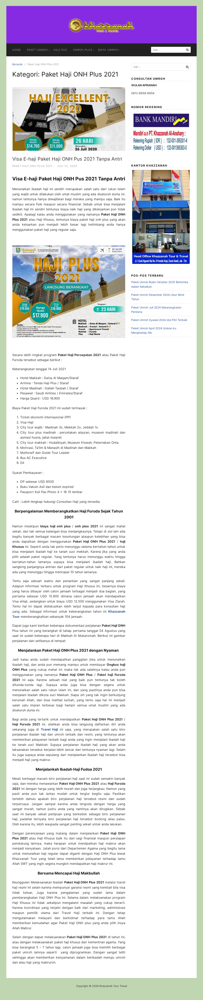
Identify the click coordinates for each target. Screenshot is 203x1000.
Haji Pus (60, 49)
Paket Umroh (37, 49)
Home (16, 49)
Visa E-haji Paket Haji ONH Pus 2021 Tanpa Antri (67, 159)
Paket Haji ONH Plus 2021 (32, 166)
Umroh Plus (82, 49)
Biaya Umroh (108, 49)
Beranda (17, 64)
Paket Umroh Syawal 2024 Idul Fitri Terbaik (159, 320)
